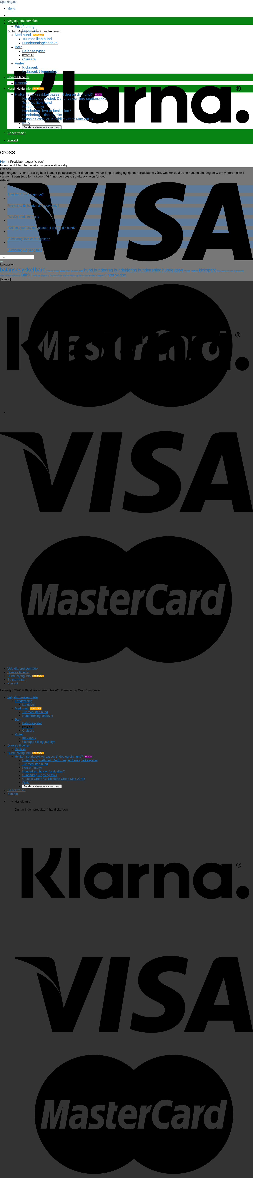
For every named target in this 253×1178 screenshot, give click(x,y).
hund (88, 270)
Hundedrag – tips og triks (42, 115)
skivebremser (69, 276)
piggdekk (45, 276)
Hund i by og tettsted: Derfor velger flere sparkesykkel (64, 98)
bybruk (49, 271)
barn (40, 269)
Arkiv (26, 123)
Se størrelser (16, 133)
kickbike (194, 271)
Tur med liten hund (37, 39)
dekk (81, 271)
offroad (36, 276)
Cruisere (29, 59)
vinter (109, 275)
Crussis (74, 271)
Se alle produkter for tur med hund (42, 127)
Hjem (3, 161)
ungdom (100, 276)
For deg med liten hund (23, 216)
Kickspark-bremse (225, 271)
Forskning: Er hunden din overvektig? (33, 205)
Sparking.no (8, 2)
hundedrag (103, 270)
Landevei (29, 31)
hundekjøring (125, 270)
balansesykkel (17, 269)
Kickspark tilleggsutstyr (40, 71)
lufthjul (26, 275)
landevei (16, 276)
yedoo (120, 275)
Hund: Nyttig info (19, 88)
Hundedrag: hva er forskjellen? (46, 111)
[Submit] (1, 261)
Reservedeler (56, 276)
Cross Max (65, 271)
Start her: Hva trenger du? (25, 194)
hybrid (187, 271)
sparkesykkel (82, 276)
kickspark (207, 270)
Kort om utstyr (33, 107)
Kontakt (12, 140)
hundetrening (149, 270)
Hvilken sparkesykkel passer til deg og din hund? (54, 94)
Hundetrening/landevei (40, 43)
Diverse (21, 83)
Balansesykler (33, 51)
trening (92, 276)
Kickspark (30, 67)
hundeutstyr (172, 270)
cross (56, 271)
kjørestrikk (239, 271)
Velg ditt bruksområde (22, 21)
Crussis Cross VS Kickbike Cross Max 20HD (57, 119)
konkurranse (5, 276)
